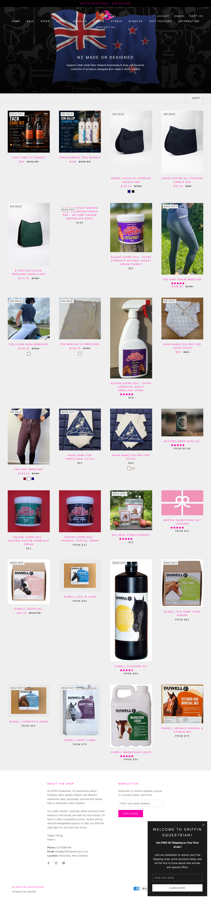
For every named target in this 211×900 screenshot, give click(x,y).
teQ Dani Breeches (28, 469)
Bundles (136, 21)
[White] (28, 354)
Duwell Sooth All (28, 608)
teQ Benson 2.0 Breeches (80, 344)
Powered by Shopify (24, 891)
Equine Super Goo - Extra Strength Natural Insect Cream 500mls (131, 260)
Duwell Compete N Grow (28, 721)
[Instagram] (56, 863)
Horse (61, 21)
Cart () (196, 15)
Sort (196, 98)
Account (163, 16)
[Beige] (80, 353)
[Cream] (133, 468)
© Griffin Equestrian (28, 887)
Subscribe (177, 888)
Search (179, 16)
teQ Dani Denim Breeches (182, 279)
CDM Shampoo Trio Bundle (80, 157)
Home (16, 21)
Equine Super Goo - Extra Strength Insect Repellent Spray (131, 387)
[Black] (133, 191)
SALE (30, 21)
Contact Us (105, 27)
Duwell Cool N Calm (80, 596)
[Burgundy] (24, 479)
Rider (45, 21)
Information (188, 21)
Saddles (80, 21)
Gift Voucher (160, 21)
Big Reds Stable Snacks (131, 535)
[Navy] (129, 191)
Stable (116, 21)
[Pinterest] (63, 863)
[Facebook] (48, 863)
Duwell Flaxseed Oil (131, 666)
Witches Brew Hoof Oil (182, 441)
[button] (178, 283)
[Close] (203, 825)
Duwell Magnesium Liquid (131, 752)
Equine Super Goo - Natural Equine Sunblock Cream (28, 540)
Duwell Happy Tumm (79, 740)
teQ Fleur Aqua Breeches (29, 344)
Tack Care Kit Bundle (29, 157)
